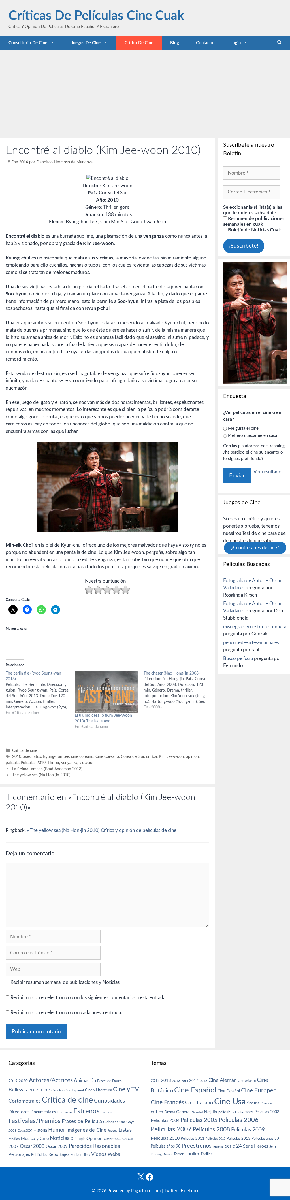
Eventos (106, 1112)
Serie (75, 1154)
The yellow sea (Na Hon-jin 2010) (41, 775)
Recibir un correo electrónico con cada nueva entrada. (66, 1012)
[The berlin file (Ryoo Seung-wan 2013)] (40, 693)
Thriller (53, 763)
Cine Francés (167, 1102)
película (12, 763)
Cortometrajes (24, 1101)
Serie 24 (233, 1146)
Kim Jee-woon (171, 756)
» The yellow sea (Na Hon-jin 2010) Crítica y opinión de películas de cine (101, 830)
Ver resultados (268, 471)
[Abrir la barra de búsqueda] (279, 43)
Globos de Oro (114, 1122)
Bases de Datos (109, 1081)
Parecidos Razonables (94, 1146)
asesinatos (32, 756)
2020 (23, 1081)
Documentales (43, 1112)
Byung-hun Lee (56, 756)
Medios (14, 1139)
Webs (114, 1154)
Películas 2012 (215, 1138)
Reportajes (58, 1154)
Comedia (266, 1103)
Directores (18, 1112)
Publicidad (39, 1155)
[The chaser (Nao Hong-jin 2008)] (178, 690)
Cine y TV (126, 1089)
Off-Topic (78, 1139)
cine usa (253, 1103)
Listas (125, 1130)
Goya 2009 (25, 1130)
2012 (155, 1081)
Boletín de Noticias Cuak (254, 229)
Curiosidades (109, 1101)
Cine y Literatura (98, 1090)
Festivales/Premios (34, 1121)
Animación (85, 1080)
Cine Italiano (199, 1102)
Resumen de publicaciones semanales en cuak (253, 221)
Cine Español (74, 1090)
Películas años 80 (265, 1139)
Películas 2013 (238, 1138)
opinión (192, 756)
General (183, 1112)
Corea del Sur (132, 756)
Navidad (197, 1112)
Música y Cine (35, 1138)
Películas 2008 (211, 1130)
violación (87, 763)
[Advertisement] (145, 92)
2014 (184, 1080)
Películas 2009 (248, 1130)
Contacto (204, 43)
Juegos (112, 1130)
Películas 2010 (33, 763)
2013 (166, 1080)
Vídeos (98, 1154)
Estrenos (86, 1111)
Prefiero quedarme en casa (252, 435)
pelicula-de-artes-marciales (251, 642)
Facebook (190, 1191)
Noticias (59, 1138)
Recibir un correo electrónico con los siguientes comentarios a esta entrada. (88, 997)
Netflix (210, 1112)
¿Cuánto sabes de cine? (255, 547)
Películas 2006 (239, 1120)
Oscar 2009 (57, 1146)
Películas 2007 (171, 1129)
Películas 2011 (192, 1138)
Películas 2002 (242, 1112)
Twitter (170, 1191)
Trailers (85, 1154)
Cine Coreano (107, 756)
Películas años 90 (165, 1146)
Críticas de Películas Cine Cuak (96, 16)
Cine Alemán (222, 1080)
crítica (151, 756)
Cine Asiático (247, 1080)
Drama (169, 1112)
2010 (16, 756)
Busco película (238, 658)
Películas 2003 (266, 1112)
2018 (203, 1080)
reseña (218, 1146)
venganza (69, 763)
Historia (40, 1131)
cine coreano (82, 756)
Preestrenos (197, 1146)
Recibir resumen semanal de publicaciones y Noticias (64, 982)
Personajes (19, 1154)
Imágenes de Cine (86, 1130)
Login (235, 43)
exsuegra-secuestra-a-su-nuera (254, 626)
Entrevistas (64, 1112)
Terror (179, 1154)
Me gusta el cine (243, 428)
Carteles (57, 1090)
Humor (56, 1130)
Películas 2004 (165, 1120)
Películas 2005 (199, 1120)
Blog (174, 43)
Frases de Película (82, 1121)
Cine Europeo (259, 1090)
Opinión (94, 1138)
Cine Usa (230, 1101)
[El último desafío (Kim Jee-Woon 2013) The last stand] (106, 692)
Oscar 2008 (32, 1146)
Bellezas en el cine (29, 1089)
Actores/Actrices (51, 1080)
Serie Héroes (255, 1146)
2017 (193, 1081)
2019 (13, 1081)
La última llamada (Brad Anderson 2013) (47, 769)
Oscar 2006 (112, 1139)
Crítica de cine (139, 43)
